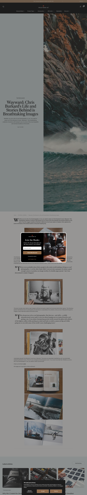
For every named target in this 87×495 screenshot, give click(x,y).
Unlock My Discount (32, 252)
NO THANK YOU (32, 259)
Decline (56, 491)
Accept (43, 491)
